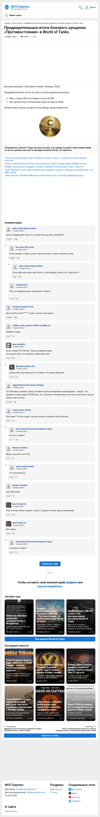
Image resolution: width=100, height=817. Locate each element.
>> (52, 573)
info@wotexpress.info (26, 789)
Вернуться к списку (50, 736)
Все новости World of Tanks (50, 639)
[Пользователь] (8, 229)
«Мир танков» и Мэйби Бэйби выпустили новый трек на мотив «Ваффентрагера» (44, 175)
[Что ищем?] (80, 7)
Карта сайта (11, 811)
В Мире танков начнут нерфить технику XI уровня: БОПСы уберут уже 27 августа (44, 166)
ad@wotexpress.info (35, 792)
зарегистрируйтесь (49, 586)
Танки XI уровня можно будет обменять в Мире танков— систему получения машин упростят (46, 159)
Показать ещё (50, 564)
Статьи (53, 792)
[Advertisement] (50, 760)
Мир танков (56, 789)
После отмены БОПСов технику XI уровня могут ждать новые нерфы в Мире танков (45, 163)
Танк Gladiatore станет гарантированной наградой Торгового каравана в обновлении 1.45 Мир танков (49, 171)
